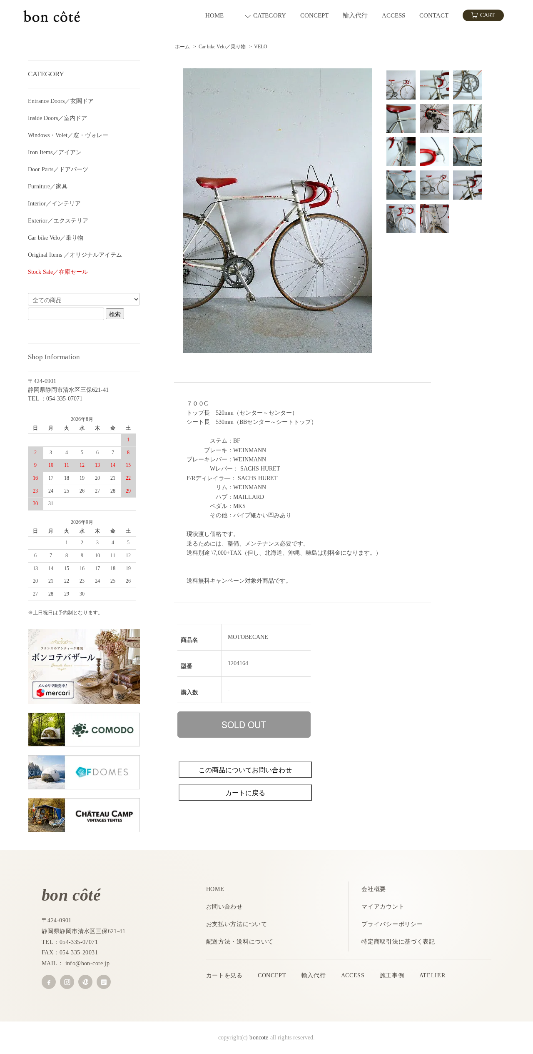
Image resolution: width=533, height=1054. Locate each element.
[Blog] (104, 982)
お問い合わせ (224, 907)
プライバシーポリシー (392, 924)
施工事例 (392, 975)
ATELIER (432, 975)
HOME (215, 889)
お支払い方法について (236, 924)
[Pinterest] (85, 982)
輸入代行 (313, 975)
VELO (260, 47)
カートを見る (224, 975)
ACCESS (353, 975)
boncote (258, 1037)
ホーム (182, 47)
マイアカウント (382, 907)
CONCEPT (272, 975)
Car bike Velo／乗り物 (222, 47)
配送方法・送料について (240, 942)
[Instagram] (67, 982)
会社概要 (373, 889)
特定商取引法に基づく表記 (398, 942)
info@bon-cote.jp (87, 963)
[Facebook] (49, 982)
